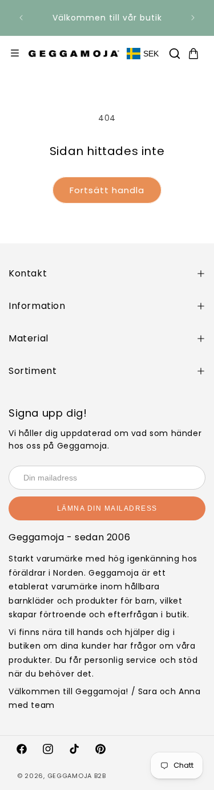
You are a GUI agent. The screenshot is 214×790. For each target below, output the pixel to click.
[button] (174, 53)
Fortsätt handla (107, 190)
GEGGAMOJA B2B (76, 775)
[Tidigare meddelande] (21, 17)
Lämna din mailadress (107, 508)
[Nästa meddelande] (192, 17)
